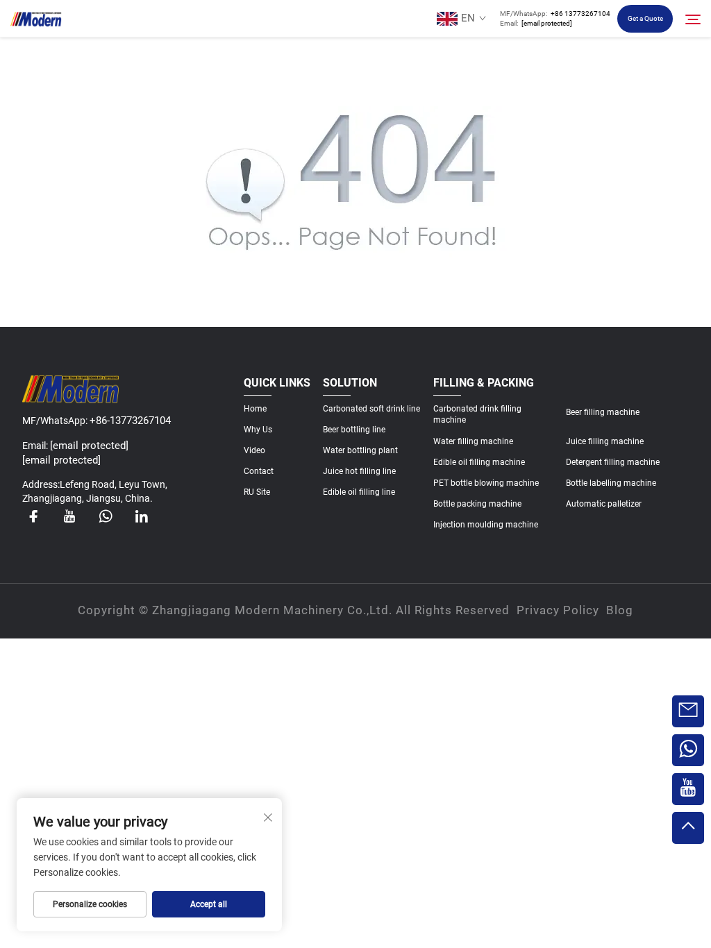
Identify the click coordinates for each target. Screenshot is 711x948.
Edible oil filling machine (479, 462)
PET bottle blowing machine (486, 483)
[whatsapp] (105, 516)
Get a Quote (645, 18)
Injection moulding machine (485, 525)
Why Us (258, 429)
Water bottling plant (360, 450)
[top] (688, 828)
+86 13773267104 (580, 13)
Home (255, 409)
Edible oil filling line (359, 492)
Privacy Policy (558, 610)
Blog (619, 610)
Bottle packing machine (477, 504)
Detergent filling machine (613, 462)
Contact (259, 471)
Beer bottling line (354, 429)
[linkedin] (142, 516)
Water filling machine (473, 441)
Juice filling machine (605, 441)
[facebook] (33, 516)
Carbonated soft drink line (371, 409)
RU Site (257, 492)
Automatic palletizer (604, 504)
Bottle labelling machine (611, 483)
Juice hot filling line (359, 471)
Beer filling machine (602, 412)
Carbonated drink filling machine (477, 414)
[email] (688, 711)
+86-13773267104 (130, 420)
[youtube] (69, 516)
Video (254, 450)
